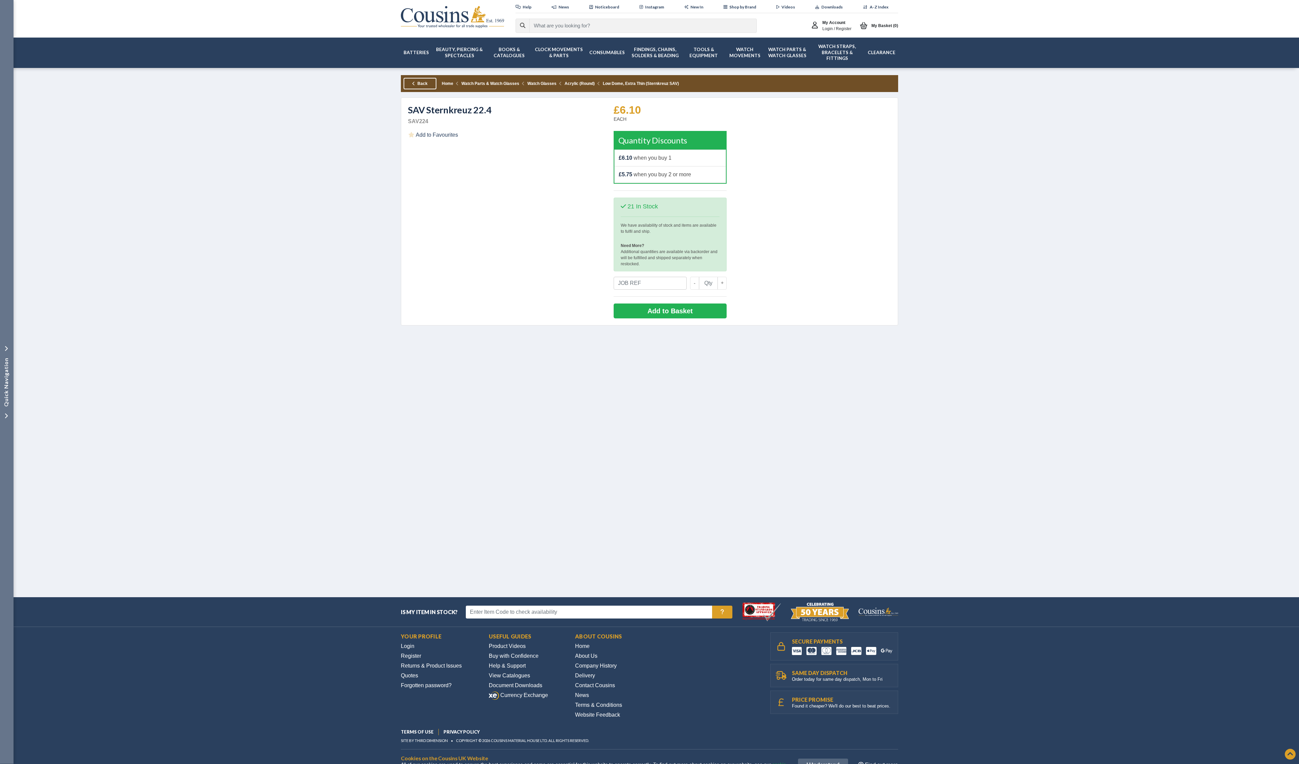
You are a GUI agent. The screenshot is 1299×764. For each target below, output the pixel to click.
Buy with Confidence (514, 656)
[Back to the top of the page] (1290, 755)
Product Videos (507, 646)
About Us (586, 656)
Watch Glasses (541, 83)
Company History (596, 666)
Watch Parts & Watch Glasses (490, 83)
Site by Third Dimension (424, 740)
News (582, 695)
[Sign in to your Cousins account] (816, 26)
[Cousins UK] (452, 17)
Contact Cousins (595, 685)
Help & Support (507, 666)
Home (447, 83)
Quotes (409, 675)
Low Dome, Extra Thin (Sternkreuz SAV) (641, 83)
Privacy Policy (461, 732)
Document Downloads (515, 685)
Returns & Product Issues (431, 666)
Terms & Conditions (598, 705)
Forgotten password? (426, 685)
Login (407, 646)
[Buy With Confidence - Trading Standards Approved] (762, 611)
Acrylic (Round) (580, 83)
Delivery (585, 675)
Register (411, 656)
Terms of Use (417, 732)
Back (422, 83)
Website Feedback (597, 715)
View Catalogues (509, 675)
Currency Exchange (523, 695)
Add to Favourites (436, 135)
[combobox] (637, 26)
